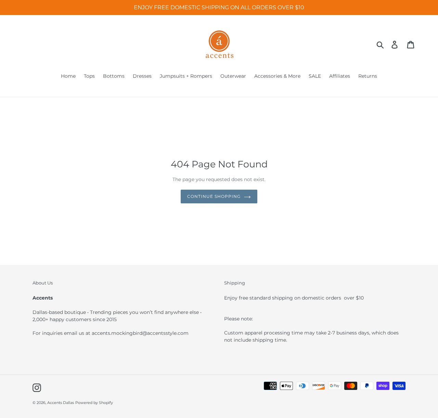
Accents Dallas (60, 402)
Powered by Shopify (94, 402)
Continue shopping (213, 196)
